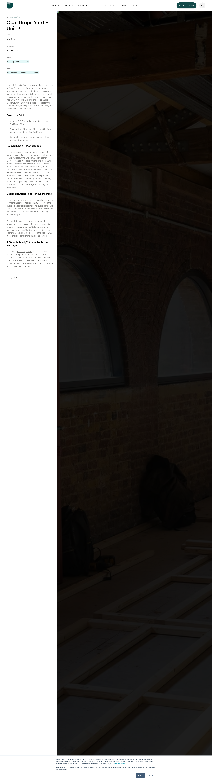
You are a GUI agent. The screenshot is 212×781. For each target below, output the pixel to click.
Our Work (68, 5)
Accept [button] (140, 775)
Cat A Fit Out (33, 72)
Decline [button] (150, 775)
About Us (55, 5)
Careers (122, 5)
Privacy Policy (120, 764)
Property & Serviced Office (18, 62)
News (96, 5)
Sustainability (84, 5)
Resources (109, 5)
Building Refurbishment (16, 72)
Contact (135, 5)
